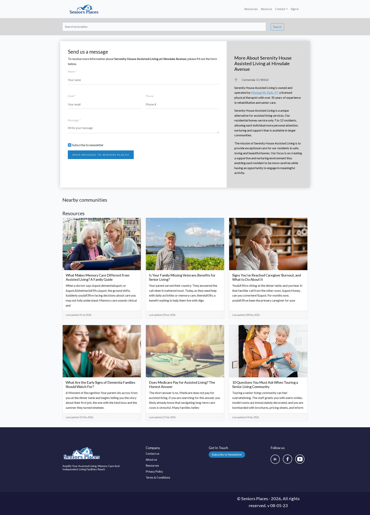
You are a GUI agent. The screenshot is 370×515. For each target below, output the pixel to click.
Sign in (295, 9)
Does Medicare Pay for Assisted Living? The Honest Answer (182, 384)
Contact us (152, 453)
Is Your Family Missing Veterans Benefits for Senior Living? (182, 277)
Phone (150, 96)
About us (266, 9)
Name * (72, 71)
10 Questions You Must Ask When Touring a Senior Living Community (265, 384)
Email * (72, 96)
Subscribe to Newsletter (227, 454)
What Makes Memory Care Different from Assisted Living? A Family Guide (97, 277)
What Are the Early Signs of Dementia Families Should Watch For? (100, 384)
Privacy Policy (154, 471)
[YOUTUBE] (299, 459)
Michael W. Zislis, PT (265, 92)
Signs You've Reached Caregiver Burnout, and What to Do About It (266, 277)
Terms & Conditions (158, 477)
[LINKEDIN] (275, 459)
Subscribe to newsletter (87, 145)
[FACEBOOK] (287, 459)
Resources (251, 9)
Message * (74, 120)
